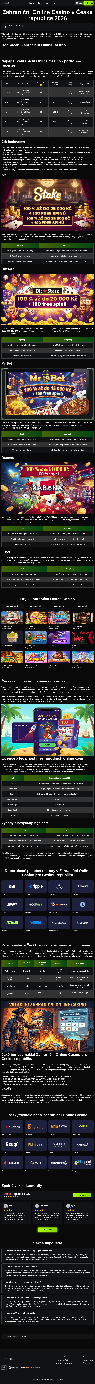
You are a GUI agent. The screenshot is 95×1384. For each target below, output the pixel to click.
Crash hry (57, 606)
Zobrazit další (47, 1229)
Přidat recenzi (82, 1195)
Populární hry (11, 606)
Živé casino (34, 606)
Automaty (81, 606)
